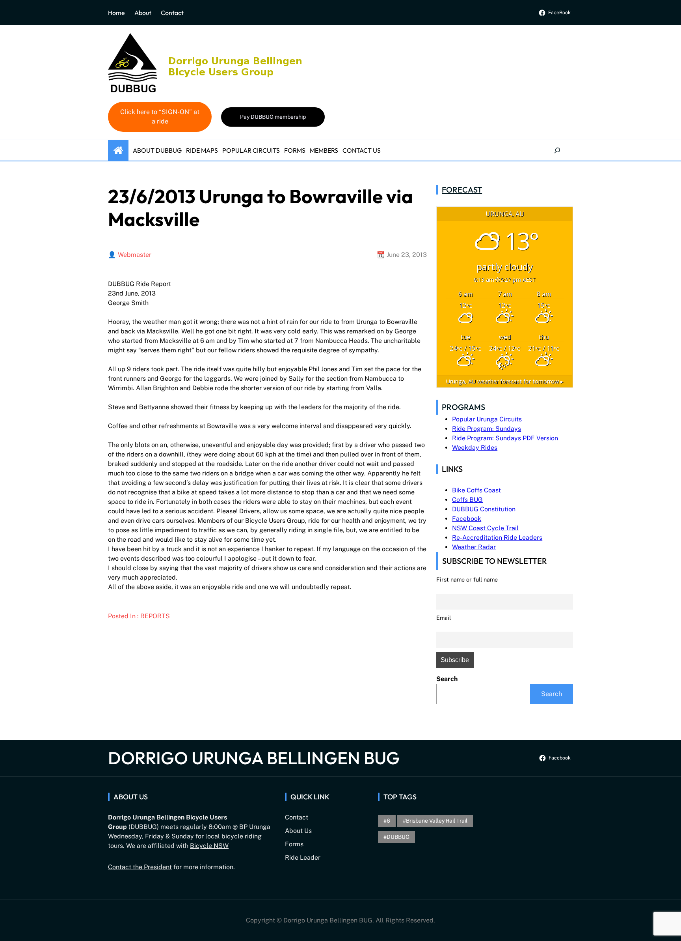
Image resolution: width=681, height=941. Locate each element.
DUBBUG (398, 837)
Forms (294, 844)
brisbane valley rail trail (436, 821)
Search (447, 679)
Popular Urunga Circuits (487, 419)
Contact (172, 13)
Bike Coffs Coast (476, 490)
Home (116, 13)
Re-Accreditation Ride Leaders (497, 537)
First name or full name (467, 579)
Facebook (466, 518)
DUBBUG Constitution (483, 509)
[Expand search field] (557, 150)
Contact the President (140, 867)
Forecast (462, 190)
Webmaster (134, 254)
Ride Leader (302, 857)
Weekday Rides (474, 447)
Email (443, 617)
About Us (298, 830)
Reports (155, 616)
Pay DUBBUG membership (273, 117)
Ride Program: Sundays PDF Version (505, 438)
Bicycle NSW (209, 845)
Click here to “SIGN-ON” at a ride (159, 116)
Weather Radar (474, 547)
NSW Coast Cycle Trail (485, 528)
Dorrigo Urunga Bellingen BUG (254, 758)
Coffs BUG (467, 499)
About (142, 13)
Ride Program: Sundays (486, 428)
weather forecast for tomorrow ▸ (504, 381)
